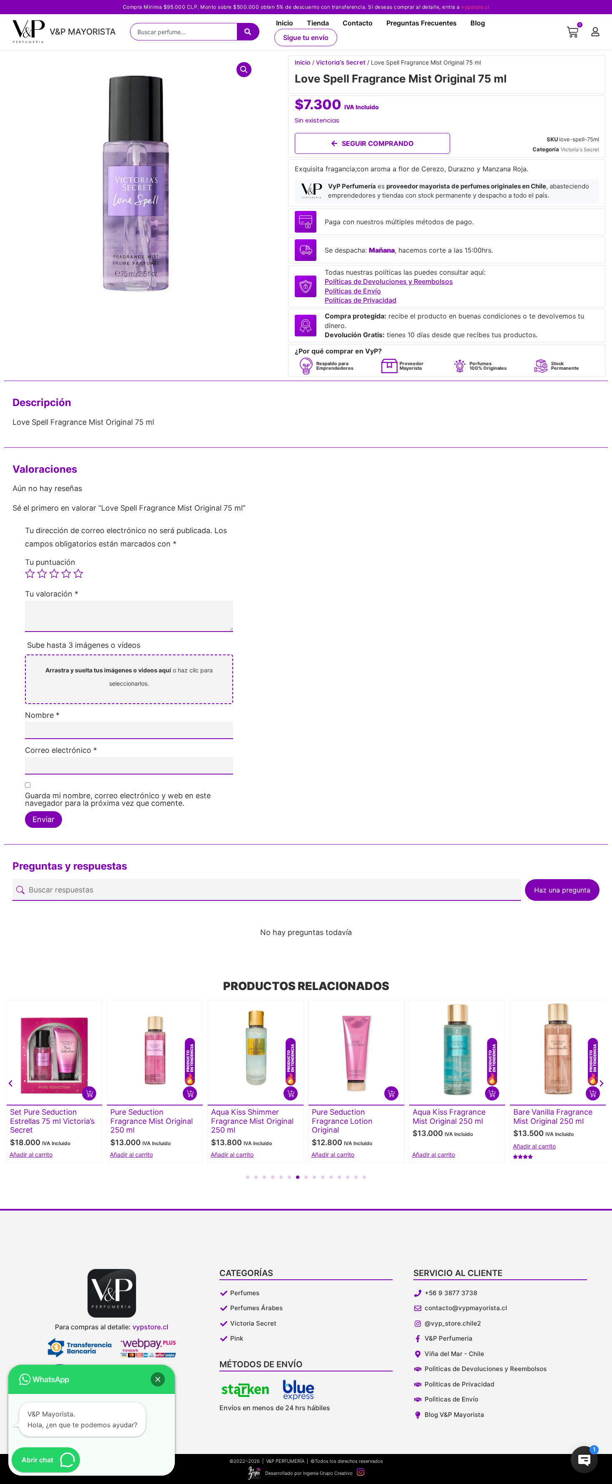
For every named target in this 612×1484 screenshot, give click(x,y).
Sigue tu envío (305, 37)
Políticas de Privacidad (360, 300)
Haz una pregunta (562, 890)
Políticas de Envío (353, 291)
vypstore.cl (475, 7)
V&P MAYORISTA (83, 32)
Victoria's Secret (341, 62)
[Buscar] (248, 31)
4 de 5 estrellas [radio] (66, 574)
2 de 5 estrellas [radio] (42, 574)
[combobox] (183, 31)
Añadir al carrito (31, 1154)
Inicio (284, 23)
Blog (477, 23)
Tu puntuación (50, 562)
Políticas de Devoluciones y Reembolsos (389, 281)
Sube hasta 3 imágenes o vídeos (83, 645)
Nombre (42, 715)
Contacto (358, 23)
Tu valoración (51, 594)
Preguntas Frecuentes (421, 23)
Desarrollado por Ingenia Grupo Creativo (309, 1473)
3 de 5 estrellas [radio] (54, 574)
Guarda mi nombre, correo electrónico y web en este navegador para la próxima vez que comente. (118, 799)
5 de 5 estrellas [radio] (78, 574)
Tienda (318, 23)
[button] (243, 69)
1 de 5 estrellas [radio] (30, 574)
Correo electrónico (61, 750)
